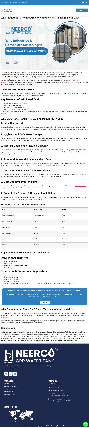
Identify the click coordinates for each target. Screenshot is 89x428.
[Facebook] (6, 374)
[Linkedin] (15, 374)
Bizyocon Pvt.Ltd (62, 426)
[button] (48, 10)
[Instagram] (11, 374)
